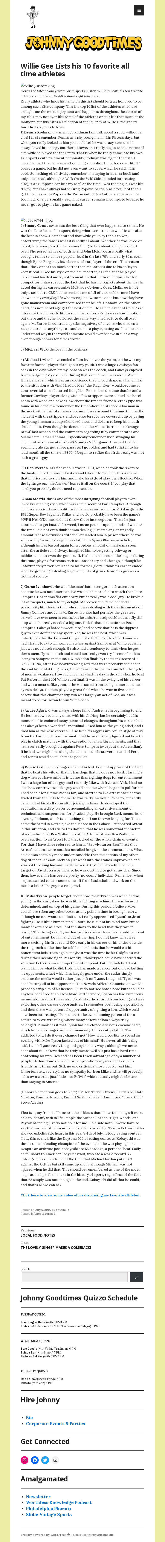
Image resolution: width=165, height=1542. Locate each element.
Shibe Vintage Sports (49, 1514)
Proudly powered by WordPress (43, 1535)
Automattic (105, 1535)
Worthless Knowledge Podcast (59, 1502)
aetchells (62, 1210)
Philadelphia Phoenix (49, 1508)
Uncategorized (44, 1214)
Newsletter (38, 1496)
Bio (29, 1417)
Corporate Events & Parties (55, 1423)
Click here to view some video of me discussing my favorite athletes (80, 1195)
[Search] (136, 1277)
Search (25, 1269)
